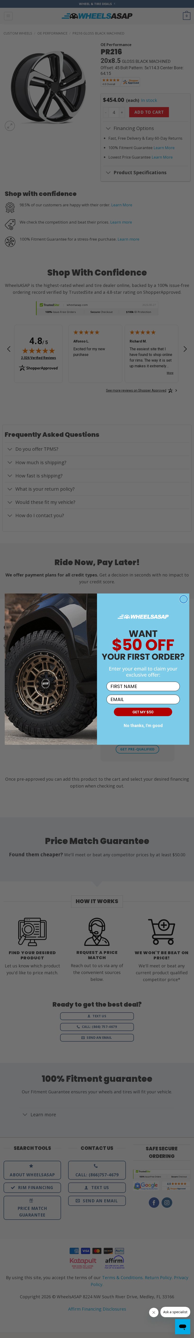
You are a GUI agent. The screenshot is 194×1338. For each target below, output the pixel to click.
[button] (143, 711)
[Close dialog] (183, 599)
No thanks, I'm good (143, 725)
